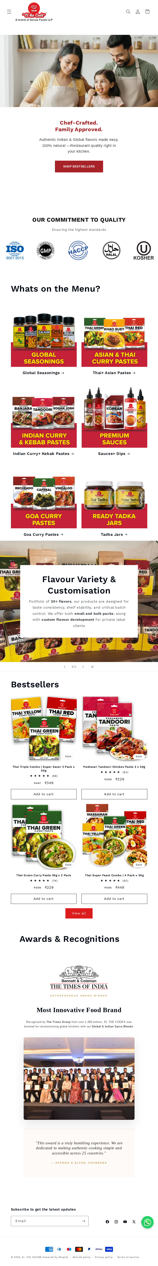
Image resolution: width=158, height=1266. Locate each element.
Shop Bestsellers (79, 166)
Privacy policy (104, 1257)
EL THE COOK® (31, 1257)
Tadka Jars (112, 534)
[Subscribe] (83, 1221)
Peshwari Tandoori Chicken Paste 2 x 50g (114, 766)
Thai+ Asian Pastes (112, 372)
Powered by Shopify (55, 1257)
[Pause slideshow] (93, 666)
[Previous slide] (64, 666)
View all (79, 913)
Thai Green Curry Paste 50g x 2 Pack (43, 875)
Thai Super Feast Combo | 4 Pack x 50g (114, 875)
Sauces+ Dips (111, 453)
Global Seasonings (41, 372)
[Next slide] (83, 666)
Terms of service (128, 1257)
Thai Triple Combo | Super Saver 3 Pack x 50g (44, 768)
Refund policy (82, 1257)
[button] (9, 11)
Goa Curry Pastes (41, 534)
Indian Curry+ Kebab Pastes (41, 453)
